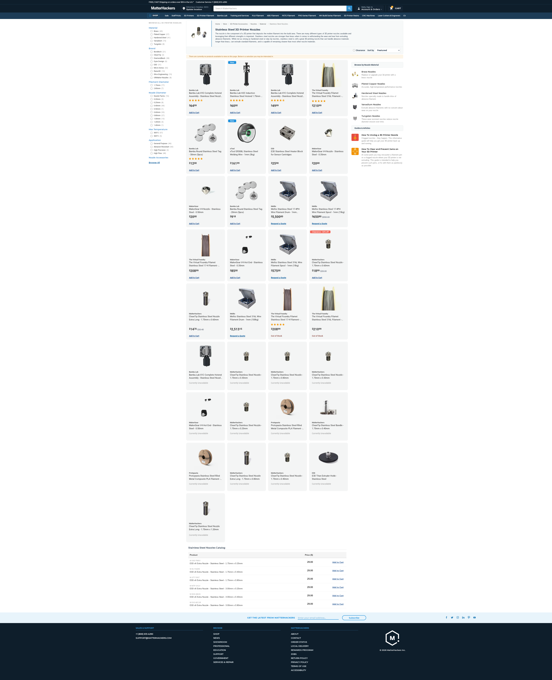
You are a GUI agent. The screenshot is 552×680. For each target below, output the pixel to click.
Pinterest (468, 617)
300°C (158, 133)
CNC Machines (368, 16)
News (216, 638)
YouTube (474, 617)
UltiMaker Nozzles (163, 77)
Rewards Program (302, 650)
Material (263, 24)
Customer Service (203, 2)
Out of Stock (276, 336)
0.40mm (159, 106)
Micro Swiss (161, 68)
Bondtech (160, 52)
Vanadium (160, 41)
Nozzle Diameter (157, 92)
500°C (158, 136)
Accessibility (298, 670)
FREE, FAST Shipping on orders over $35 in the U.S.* (171, 2)
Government (220, 658)
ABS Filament (273, 16)
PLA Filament (258, 16)
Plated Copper (161, 34)
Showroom (220, 642)
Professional (221, 646)
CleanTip (159, 55)
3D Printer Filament (205, 16)
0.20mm (159, 99)
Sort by (370, 50)
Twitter (452, 617)
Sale (166, 16)
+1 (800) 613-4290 (219, 2)
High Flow (160, 153)
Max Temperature (158, 129)
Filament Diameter (159, 82)
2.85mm (159, 88)
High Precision (161, 150)
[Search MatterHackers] (349, 8)
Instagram (457, 617)
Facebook (446, 617)
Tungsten (159, 44)
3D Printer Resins (351, 16)
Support (218, 654)
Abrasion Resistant (163, 147)
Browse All (154, 162)
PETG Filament (288, 16)
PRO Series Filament (307, 16)
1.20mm (159, 122)
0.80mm (159, 115)
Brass (158, 31)
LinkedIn (463, 617)
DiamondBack (161, 58)
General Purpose (162, 143)
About (294, 634)
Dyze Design (160, 61)
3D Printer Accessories (239, 24)
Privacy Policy (299, 662)
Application (155, 140)
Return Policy (299, 658)
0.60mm (159, 112)
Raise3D (159, 71)
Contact (296, 638)
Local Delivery (300, 646)
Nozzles (254, 24)
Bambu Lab (222, 16)
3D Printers (189, 16)
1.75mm (159, 85)
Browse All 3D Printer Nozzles (165, 23)
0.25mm (159, 102)
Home (217, 24)
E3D (157, 65)
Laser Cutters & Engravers (389, 16)
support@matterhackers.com (153, 638)
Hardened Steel (162, 38)
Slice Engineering (163, 74)
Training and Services (239, 16)
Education (219, 650)
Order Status (299, 642)
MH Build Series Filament (330, 16)
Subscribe (354, 618)
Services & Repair (223, 662)
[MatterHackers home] (163, 8)
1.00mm (159, 119)
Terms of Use (298, 666)
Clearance (360, 50)
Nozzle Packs (161, 96)
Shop (216, 634)
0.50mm (159, 109)
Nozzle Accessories (158, 157)
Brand (152, 48)
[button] (195, 8)
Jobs (294, 654)
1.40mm (159, 125)
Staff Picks (176, 16)
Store (225, 24)
